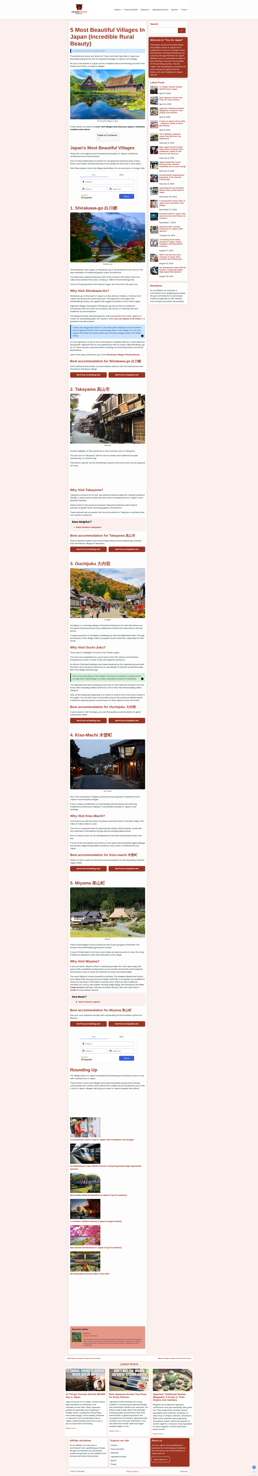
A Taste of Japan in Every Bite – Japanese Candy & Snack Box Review (172, 123)
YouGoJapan (80, 1471)
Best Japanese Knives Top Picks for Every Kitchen (170, 99)
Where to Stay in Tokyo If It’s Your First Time (174, 1358)
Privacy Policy (132, 1471)
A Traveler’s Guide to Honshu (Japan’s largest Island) (96, 1221)
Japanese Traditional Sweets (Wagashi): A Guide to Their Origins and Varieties (171, 110)
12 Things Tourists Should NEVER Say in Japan (170, 88)
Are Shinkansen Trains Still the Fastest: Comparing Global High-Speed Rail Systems (172, 270)
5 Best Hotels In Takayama (88, 527)
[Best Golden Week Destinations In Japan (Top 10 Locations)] (85, 1183)
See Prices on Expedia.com (127, 375)
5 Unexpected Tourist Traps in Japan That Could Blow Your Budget (102, 1139)
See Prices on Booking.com (88, 375)
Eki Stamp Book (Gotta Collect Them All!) (89, 1274)
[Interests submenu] (149, 9)
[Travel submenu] (187, 9)
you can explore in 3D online (127, 318)
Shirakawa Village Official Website (123, 354)
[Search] (182, 30)
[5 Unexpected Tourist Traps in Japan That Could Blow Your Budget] (85, 1127)
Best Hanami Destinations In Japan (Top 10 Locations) (96, 1247)
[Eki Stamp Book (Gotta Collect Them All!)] (85, 1261)
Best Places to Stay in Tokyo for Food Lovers (84, 1358)
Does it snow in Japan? (89, 1002)
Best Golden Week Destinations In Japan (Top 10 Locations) (98, 1195)
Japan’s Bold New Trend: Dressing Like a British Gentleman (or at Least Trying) (172, 164)
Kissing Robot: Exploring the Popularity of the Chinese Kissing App (171, 177)
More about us (160, 1459)
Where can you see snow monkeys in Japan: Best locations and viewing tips (170, 257)
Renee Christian (90, 1336)
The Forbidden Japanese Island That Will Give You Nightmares (170, 136)
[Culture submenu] (121, 9)
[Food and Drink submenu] (138, 9)
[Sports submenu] (178, 9)
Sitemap (184, 1471)
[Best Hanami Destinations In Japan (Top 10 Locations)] (85, 1235)
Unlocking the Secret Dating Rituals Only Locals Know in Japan (171, 190)
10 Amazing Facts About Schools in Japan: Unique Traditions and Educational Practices (171, 243)
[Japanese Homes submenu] (169, 9)
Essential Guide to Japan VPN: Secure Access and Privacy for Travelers (172, 216)
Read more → (72, 1428)
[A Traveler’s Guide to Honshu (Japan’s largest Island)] (85, 1209)
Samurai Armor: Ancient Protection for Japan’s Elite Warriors (171, 229)
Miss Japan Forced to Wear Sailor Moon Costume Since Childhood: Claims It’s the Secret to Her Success (171, 150)
